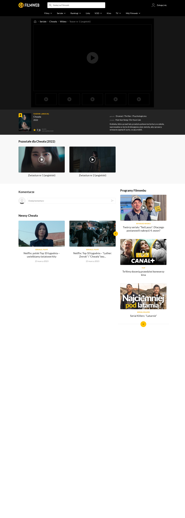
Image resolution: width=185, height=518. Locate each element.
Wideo (63, 21)
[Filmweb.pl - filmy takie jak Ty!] (28, 5)
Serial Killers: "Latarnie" (143, 315)
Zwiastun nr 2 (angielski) (92, 175)
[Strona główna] (35, 21)
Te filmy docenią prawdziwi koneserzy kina (143, 273)
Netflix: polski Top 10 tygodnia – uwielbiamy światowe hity (42, 255)
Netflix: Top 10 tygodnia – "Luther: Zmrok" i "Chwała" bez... (92, 255)
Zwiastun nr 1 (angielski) (41, 175)
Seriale (43, 21)
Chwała (53, 21)
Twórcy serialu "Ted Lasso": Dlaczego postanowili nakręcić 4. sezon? (143, 229)
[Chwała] (25, 122)
